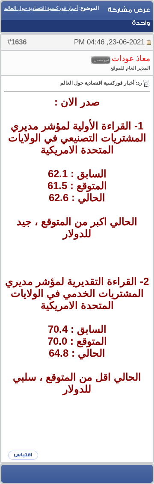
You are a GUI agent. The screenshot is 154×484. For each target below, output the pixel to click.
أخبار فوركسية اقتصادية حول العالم (41, 8)
